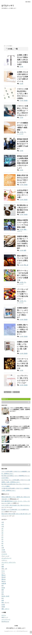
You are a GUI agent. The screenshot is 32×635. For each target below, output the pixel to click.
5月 (2, 537)
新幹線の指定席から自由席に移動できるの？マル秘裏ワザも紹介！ (22, 143)
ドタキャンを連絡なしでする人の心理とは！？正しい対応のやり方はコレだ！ (22, 110)
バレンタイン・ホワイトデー (9, 562)
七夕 (3, 564)
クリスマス (4, 554)
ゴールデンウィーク (6, 558)
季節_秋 (3, 581)
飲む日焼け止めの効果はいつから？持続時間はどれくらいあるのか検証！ (20, 418)
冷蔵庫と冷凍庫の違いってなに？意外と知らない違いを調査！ (22, 346)
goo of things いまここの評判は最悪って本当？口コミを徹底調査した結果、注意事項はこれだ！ (20, 428)
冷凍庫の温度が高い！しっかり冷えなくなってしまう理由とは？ (22, 312)
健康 (25, 250)
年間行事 (4, 583)
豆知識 (25, 100)
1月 (2, 528)
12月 (3, 526)
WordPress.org (5, 621)
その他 (21, 66)
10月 (3, 522)
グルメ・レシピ (5, 556)
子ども (3, 573)
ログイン (4, 615)
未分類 (3, 587)
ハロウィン (4, 560)
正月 (3, 592)
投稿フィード (5, 617)
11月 (3, 524)
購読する (5, 399)
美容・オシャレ (5, 602)
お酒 (3, 547)
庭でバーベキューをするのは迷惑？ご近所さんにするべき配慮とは (22, 275)
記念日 (3, 604)
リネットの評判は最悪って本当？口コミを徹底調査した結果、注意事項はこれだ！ (20, 409)
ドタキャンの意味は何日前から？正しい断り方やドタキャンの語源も (22, 93)
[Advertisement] (16, 27)
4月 (2, 535)
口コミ (3, 570)
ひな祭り (4, 551)
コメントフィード (6, 619)
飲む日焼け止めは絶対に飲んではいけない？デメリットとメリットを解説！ (20, 437)
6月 (2, 539)
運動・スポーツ (5, 608)
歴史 (3, 594)
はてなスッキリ (8, 5)
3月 (2, 532)
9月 (2, 545)
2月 (2, 530)
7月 (2, 541)
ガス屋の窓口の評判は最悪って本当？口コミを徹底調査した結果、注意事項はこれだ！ (20, 447)
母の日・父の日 (5, 596)
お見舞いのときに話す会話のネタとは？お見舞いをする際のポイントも (22, 76)
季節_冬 (3, 575)
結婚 (3, 600)
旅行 (3, 585)
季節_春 (3, 579)
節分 (3, 598)
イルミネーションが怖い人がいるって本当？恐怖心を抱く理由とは (22, 363)
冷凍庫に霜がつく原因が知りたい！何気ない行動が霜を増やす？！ (22, 329)
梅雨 (3, 589)
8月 (2, 543)
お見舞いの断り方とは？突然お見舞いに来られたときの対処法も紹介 (22, 59)
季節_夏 (26, 265)
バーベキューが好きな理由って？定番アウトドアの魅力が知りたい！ (22, 293)
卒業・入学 (4, 568)
